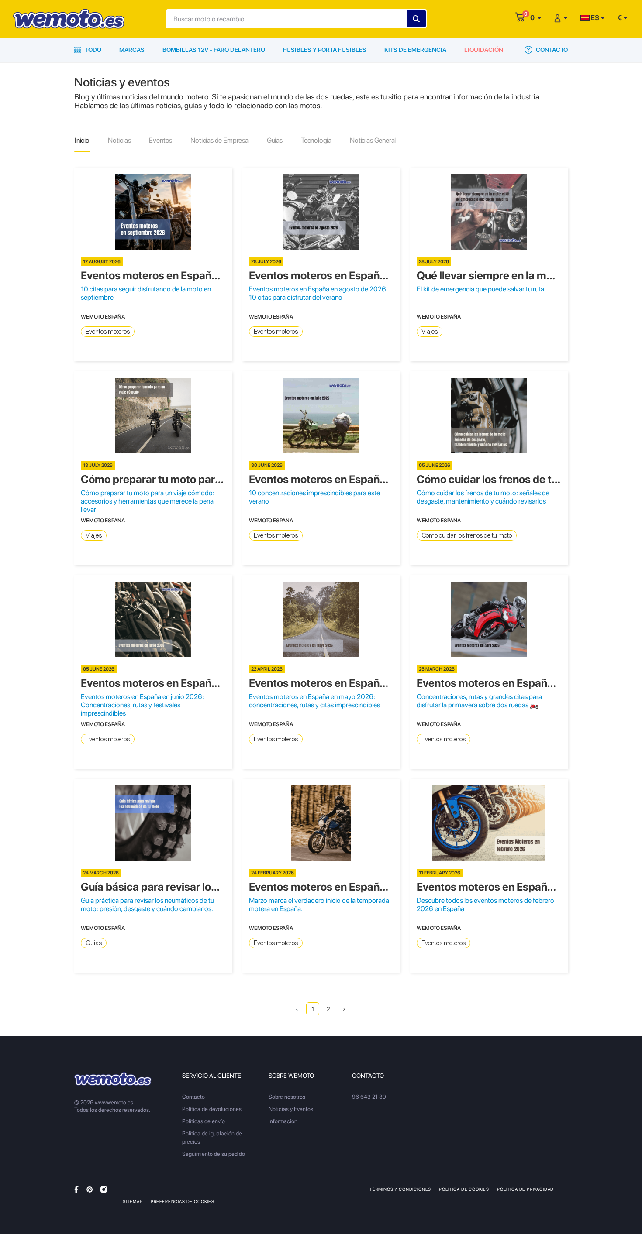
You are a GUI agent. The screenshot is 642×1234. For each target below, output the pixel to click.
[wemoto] (113, 1079)
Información (283, 1121)
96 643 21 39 (369, 1096)
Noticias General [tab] (373, 140)
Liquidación (483, 49)
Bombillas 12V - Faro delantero (213, 49)
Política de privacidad (525, 1189)
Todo (92, 49)
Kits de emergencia (415, 49)
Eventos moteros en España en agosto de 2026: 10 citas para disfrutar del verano (318, 293)
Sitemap (133, 1201)
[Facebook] (76, 1189)
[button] (535, 18)
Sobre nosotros (287, 1096)
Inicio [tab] (82, 140)
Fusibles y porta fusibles (324, 49)
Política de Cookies (464, 1189)
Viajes (429, 332)
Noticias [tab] (119, 140)
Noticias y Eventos (291, 1109)
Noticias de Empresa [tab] (219, 140)
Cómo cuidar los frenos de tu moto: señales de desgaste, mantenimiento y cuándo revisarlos (483, 497)
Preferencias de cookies (182, 1201)
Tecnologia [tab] (316, 140)
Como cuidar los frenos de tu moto (466, 535)
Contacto (551, 49)
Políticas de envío (203, 1121)
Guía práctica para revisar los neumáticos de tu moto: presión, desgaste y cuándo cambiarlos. (147, 904)
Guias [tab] (275, 140)
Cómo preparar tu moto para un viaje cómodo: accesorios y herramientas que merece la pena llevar (147, 501)
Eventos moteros (108, 332)
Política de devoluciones (212, 1109)
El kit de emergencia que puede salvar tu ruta (480, 289)
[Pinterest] (89, 1189)
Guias (94, 943)
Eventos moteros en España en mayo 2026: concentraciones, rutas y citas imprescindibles (314, 700)
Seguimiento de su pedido (213, 1154)
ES (594, 18)
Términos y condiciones (400, 1189)
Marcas (132, 49)
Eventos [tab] (160, 140)
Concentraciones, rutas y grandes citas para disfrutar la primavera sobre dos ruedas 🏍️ (479, 700)
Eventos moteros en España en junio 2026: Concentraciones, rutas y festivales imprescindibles (142, 704)
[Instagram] (103, 1189)
